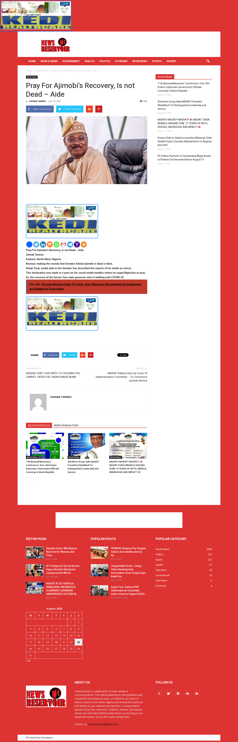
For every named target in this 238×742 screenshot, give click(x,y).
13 (56, 635)
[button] (208, 61)
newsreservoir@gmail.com (103, 724)
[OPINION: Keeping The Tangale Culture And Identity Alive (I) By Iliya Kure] (99, 553)
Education (161, 570)
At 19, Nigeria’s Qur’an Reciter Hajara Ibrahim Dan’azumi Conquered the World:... (63, 569)
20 (56, 642)
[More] (84, 244)
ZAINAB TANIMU (37, 101)
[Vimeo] (177, 693)
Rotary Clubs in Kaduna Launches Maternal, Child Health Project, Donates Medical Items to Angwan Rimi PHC (185, 141)
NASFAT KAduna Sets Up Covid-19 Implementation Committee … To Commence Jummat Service (121, 377)
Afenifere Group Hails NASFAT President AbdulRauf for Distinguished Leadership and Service (182, 105)
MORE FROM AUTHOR (66, 425)
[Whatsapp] (56, 244)
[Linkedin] (43, 244)
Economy (121, 61)
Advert (171, 61)
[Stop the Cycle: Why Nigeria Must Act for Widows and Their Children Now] (34, 553)
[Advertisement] (148, 44)
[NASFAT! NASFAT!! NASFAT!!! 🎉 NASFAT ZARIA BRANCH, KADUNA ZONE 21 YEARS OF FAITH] (128, 446)
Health (89, 61)
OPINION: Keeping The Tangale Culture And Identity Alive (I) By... (128, 552)
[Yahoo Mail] (77, 244)
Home (32, 61)
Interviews (139, 61)
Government (71, 61)
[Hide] (1, 27)
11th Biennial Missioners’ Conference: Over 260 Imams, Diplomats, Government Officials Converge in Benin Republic (183, 87)
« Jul (28, 660)
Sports (157, 61)
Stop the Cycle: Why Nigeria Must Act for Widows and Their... (61, 552)
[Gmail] (63, 244)
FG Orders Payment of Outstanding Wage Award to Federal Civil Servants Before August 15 (184, 157)
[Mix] (50, 244)
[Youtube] (196, 693)
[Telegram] (70, 244)
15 (71, 635)
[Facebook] (29, 244)
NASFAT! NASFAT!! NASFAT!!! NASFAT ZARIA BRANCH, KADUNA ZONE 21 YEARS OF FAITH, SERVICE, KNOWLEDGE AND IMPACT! (184, 123)
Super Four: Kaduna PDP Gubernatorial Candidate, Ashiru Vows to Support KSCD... (128, 590)
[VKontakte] (187, 693)
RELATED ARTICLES (39, 425)
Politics (104, 61)
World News (49, 61)
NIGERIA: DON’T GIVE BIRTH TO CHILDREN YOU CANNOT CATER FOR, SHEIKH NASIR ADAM (53, 375)
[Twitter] (36, 244)
